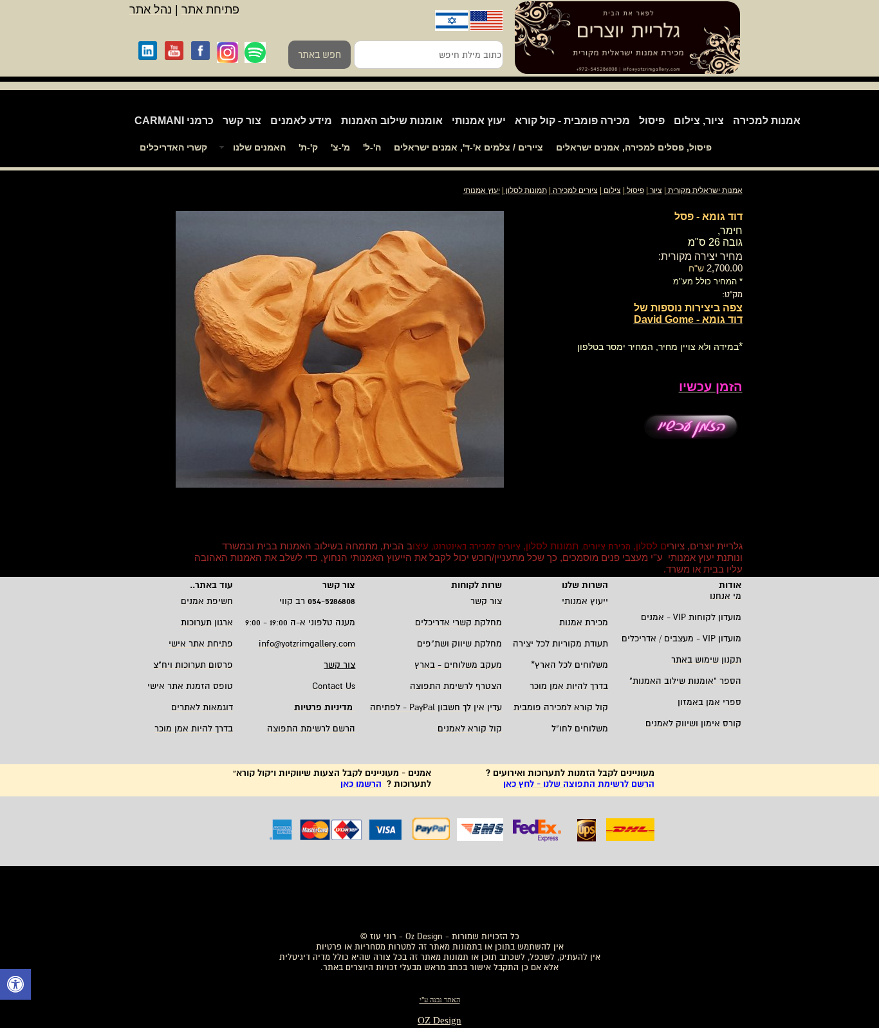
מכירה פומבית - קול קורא (572, 120)
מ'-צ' (340, 147)
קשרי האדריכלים (173, 147)
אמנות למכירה (766, 120)
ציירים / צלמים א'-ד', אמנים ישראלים (468, 147)
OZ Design (439, 1020)
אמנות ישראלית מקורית (704, 190)
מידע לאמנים (301, 120)
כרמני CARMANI (174, 120)
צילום (612, 190)
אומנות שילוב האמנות (392, 120)
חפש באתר (319, 54)
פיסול (652, 120)
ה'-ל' (372, 147)
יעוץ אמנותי (479, 120)
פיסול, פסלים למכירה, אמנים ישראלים (634, 147)
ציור (656, 190)
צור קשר (242, 120)
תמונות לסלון (525, 190)
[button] (15, 986)
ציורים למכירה (575, 190)
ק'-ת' (308, 147)
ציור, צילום (699, 120)
